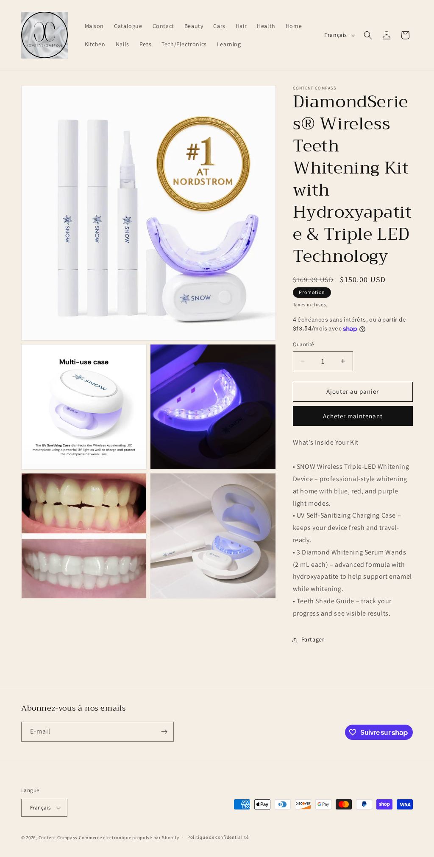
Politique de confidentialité (218, 837)
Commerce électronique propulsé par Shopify (129, 837)
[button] (368, 35)
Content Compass (58, 837)
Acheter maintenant (353, 416)
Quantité (303, 344)
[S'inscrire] (164, 732)
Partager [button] (313, 639)
